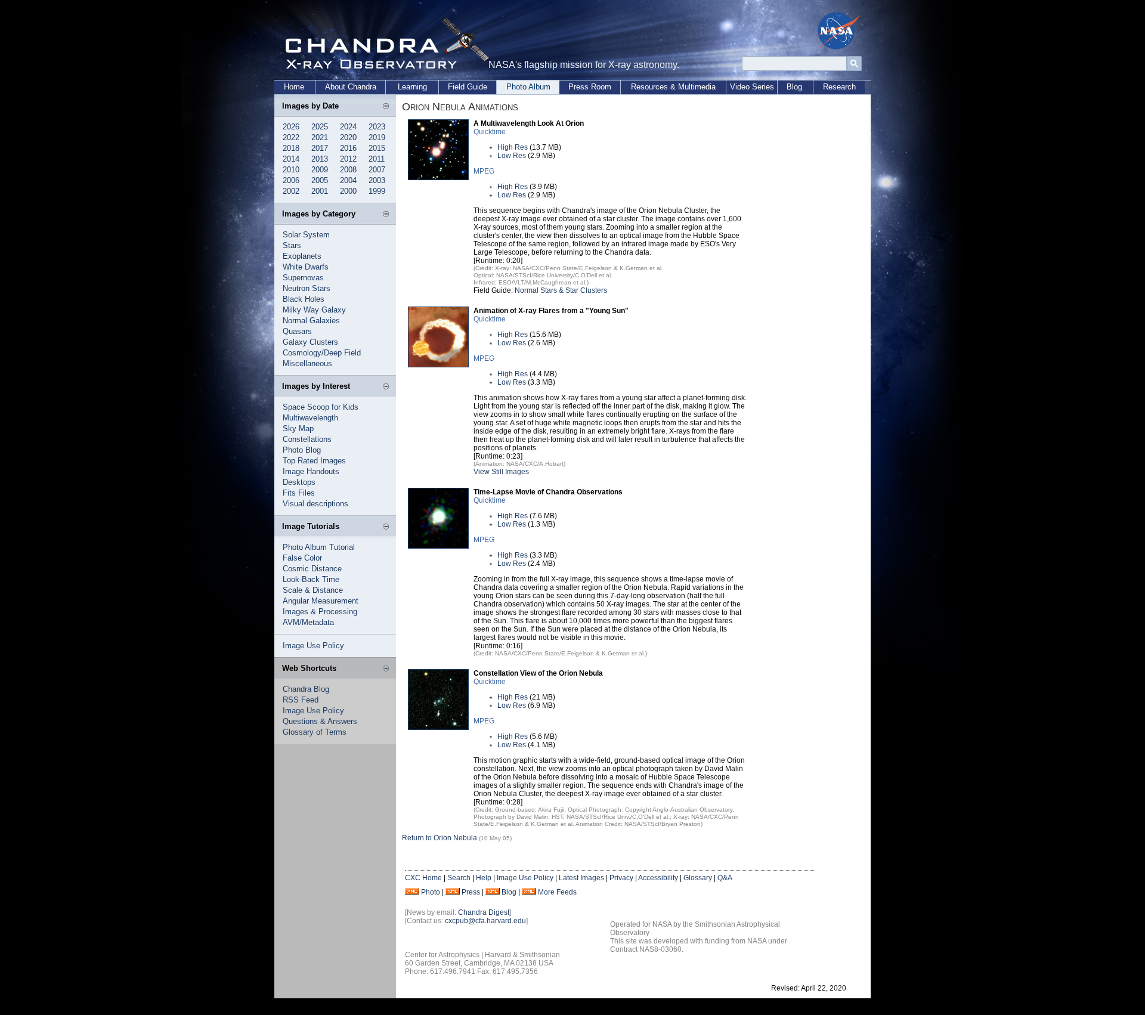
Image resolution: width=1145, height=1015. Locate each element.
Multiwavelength (310, 417)
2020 (348, 137)
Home (294, 86)
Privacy (621, 878)
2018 (291, 148)
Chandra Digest (483, 912)
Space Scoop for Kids (320, 407)
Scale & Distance (313, 590)
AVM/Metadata (308, 622)
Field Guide (467, 86)
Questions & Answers (320, 721)
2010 (291, 169)
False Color (302, 557)
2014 (291, 158)
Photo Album (528, 86)
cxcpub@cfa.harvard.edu (485, 921)
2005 (319, 180)
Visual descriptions (315, 503)
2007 (377, 169)
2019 (377, 137)
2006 (291, 180)
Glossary (697, 878)
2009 (319, 169)
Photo (430, 892)
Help (483, 878)
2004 (348, 180)
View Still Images (501, 472)
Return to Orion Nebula (439, 838)
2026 (291, 126)
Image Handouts (311, 471)
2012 (348, 158)
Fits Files (299, 492)
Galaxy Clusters (310, 342)
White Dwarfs (306, 266)
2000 (348, 191)
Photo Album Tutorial (319, 547)
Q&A (724, 878)
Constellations (307, 439)
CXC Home (423, 878)
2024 (348, 126)
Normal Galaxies (311, 320)
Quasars (297, 331)
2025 (319, 126)
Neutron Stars (306, 288)
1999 (377, 191)
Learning (412, 86)
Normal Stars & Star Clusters (561, 290)
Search (459, 878)
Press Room (589, 86)
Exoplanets (302, 256)
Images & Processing (320, 611)
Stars (292, 245)
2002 (291, 191)
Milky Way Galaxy (314, 309)
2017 (319, 148)
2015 (377, 148)
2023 (377, 126)
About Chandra (350, 86)
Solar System (306, 234)
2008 (348, 169)
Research (839, 86)
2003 (377, 180)
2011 (377, 158)
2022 (291, 137)
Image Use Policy (313, 645)
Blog (794, 86)
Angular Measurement (320, 600)
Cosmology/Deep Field (322, 352)
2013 (319, 158)
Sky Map (298, 428)
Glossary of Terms (314, 732)
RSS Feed (300, 699)
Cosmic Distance (312, 568)
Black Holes (303, 299)
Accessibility (658, 878)
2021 (319, 137)
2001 (319, 191)
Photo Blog (302, 449)
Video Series (752, 86)
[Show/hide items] (386, 107)
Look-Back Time (311, 579)
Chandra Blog (306, 689)
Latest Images (581, 878)
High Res (512, 147)
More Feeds (557, 892)
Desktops (299, 482)
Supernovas (303, 277)
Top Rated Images (314, 460)
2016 (348, 148)
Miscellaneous (307, 363)
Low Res (511, 155)
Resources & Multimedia (673, 86)
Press (471, 892)
